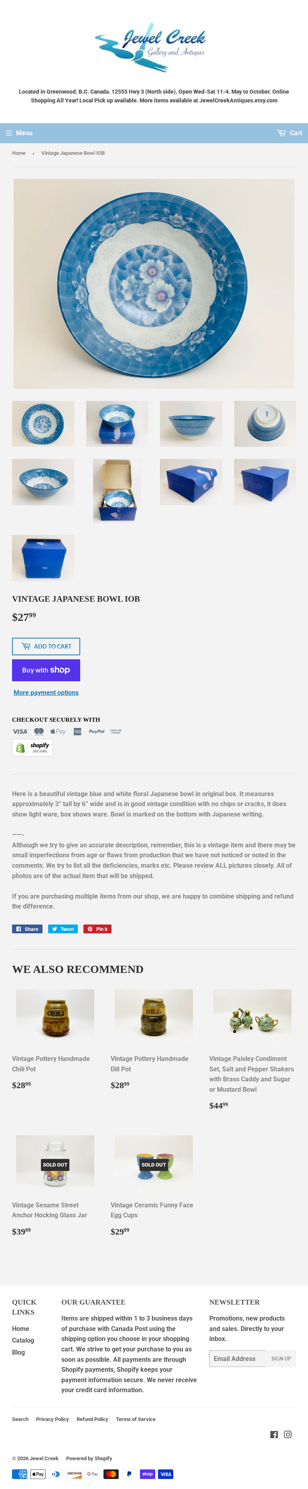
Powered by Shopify (89, 1458)
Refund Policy (92, 1419)
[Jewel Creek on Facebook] (274, 1435)
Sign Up (281, 1359)
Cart (295, 133)
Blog (18, 1352)
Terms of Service (136, 1419)
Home (19, 153)
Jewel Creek (44, 1458)
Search (20, 1419)
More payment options (46, 692)
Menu (24, 133)
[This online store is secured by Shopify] (32, 754)
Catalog (23, 1340)
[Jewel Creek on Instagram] (288, 1435)
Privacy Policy (52, 1419)
